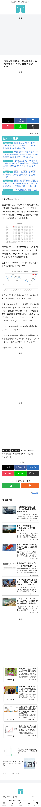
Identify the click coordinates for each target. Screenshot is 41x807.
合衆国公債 (7, 457)
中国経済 (16, 450)
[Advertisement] (20, 35)
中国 (24, 450)
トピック (7, 450)
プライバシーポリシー (11, 797)
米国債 (31, 450)
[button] (33, 126)
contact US (30, 797)
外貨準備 (17, 454)
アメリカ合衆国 (28, 454)
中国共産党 (7, 454)
